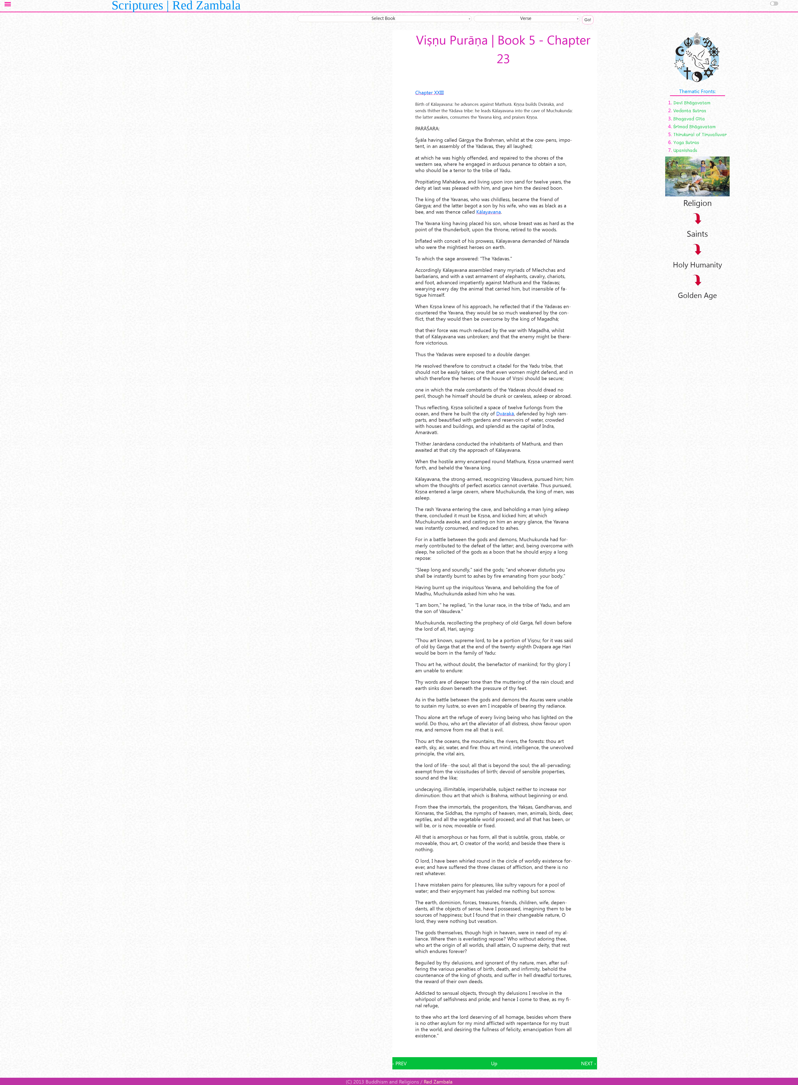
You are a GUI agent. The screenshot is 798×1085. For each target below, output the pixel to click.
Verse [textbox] (525, 18)
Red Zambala (438, 1081)
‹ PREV (399, 1063)
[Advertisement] (494, 1047)
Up (494, 1063)
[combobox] (385, 18)
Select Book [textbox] (383, 18)
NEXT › (588, 1063)
